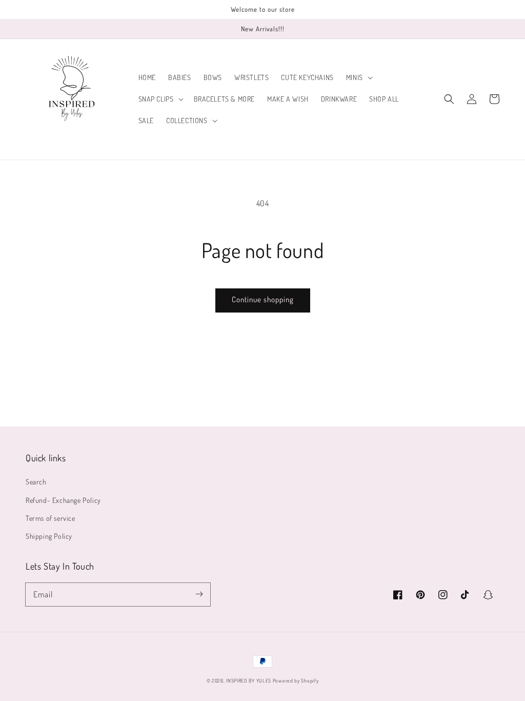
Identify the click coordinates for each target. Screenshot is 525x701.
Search (36, 481)
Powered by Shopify (296, 680)
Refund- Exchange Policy (63, 500)
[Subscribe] (199, 594)
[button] (358, 77)
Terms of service (50, 518)
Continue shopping (263, 299)
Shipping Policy (49, 536)
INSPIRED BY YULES (248, 680)
